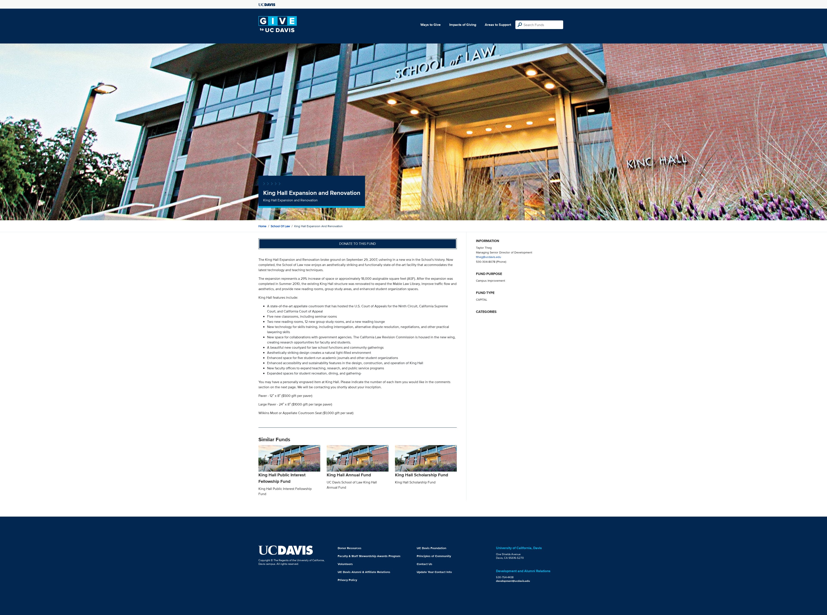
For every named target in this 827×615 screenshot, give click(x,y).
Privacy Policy (347, 580)
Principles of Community (434, 556)
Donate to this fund (357, 243)
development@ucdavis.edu (513, 581)
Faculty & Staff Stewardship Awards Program (369, 556)
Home (262, 226)
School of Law (280, 226)
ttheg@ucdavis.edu (488, 257)
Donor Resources (349, 548)
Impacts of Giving (462, 24)
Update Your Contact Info (434, 572)
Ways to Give (430, 24)
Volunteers (345, 564)
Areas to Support (498, 24)
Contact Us (424, 564)
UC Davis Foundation (431, 548)
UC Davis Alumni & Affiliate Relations (364, 572)
